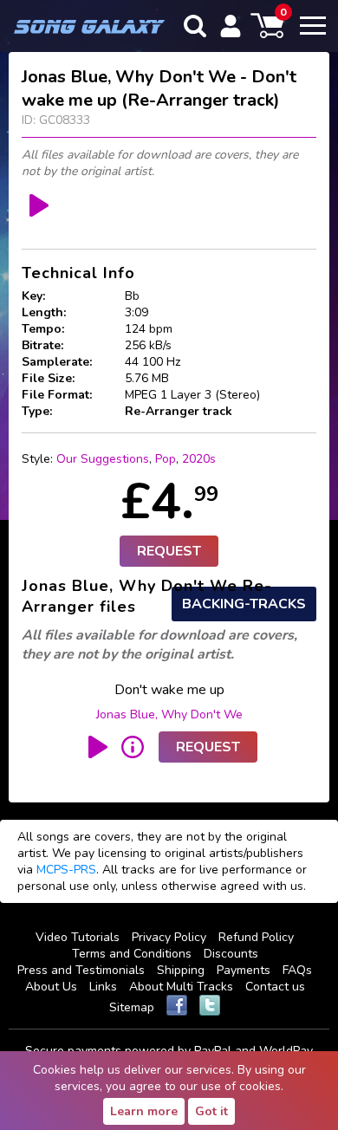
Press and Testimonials (81, 970)
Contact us (275, 986)
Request (169, 551)
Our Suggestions (102, 459)
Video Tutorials (78, 937)
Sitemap (131, 1007)
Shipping (181, 970)
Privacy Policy (169, 937)
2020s (199, 459)
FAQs (297, 970)
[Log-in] (230, 26)
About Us (51, 986)
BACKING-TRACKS (244, 604)
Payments (243, 970)
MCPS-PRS (66, 869)
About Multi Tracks (181, 986)
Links (103, 986)
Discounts (231, 953)
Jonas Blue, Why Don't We (169, 714)
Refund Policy (256, 937)
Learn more (144, 1111)
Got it (211, 1111)
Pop (165, 459)
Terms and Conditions (132, 953)
